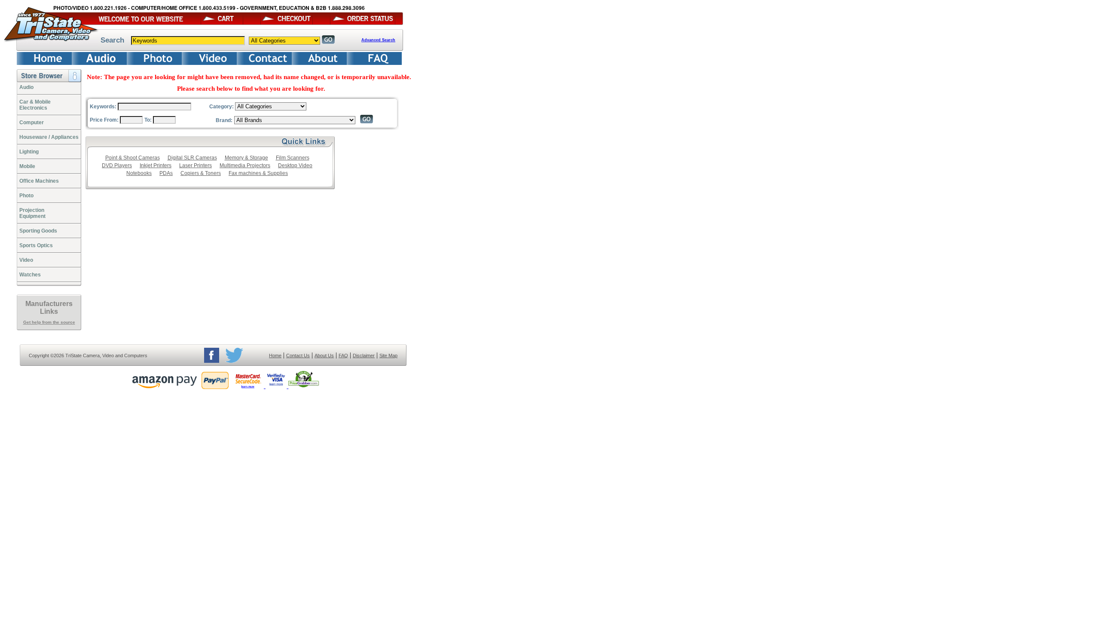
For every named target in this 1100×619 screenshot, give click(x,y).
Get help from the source (49, 322)
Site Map (388, 355)
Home (275, 355)
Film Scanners (292, 158)
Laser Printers (195, 165)
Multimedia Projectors (245, 165)
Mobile (27, 166)
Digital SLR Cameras (192, 158)
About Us (324, 355)
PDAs (166, 173)
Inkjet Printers (155, 165)
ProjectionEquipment (32, 213)
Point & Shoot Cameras (132, 158)
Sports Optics (36, 245)
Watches (30, 275)
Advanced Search (378, 40)
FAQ (343, 355)
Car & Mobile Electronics (35, 105)
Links (49, 311)
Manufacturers (49, 303)
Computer (31, 123)
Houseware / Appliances (49, 137)
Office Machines (39, 181)
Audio (26, 87)
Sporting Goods (38, 231)
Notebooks (139, 173)
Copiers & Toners (200, 173)
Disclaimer (364, 355)
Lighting (29, 152)
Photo (26, 196)
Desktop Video (295, 165)
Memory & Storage (246, 158)
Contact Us (298, 355)
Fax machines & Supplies (258, 173)
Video (26, 260)
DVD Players (117, 165)
